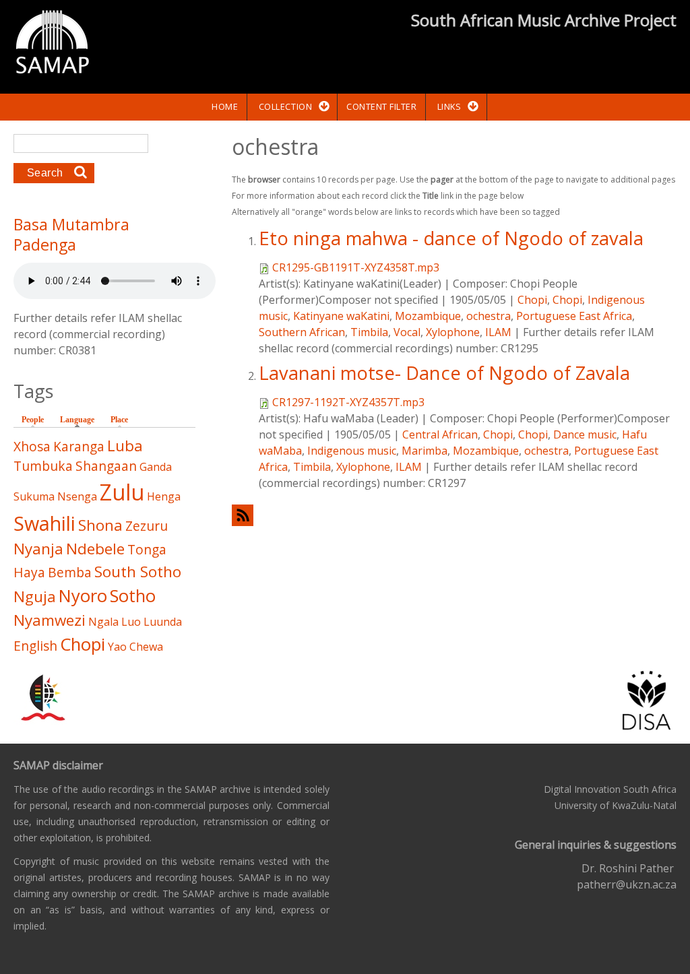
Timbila (369, 332)
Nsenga (77, 496)
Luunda (163, 621)
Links (449, 106)
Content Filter (381, 106)
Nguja (34, 596)
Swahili (44, 523)
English (35, 646)
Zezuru (146, 526)
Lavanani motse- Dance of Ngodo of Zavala (444, 372)
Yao (117, 646)
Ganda (155, 466)
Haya (29, 572)
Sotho (133, 596)
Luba (125, 445)
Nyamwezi (49, 620)
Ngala (103, 621)
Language (80, 419)
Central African (440, 434)
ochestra (488, 316)
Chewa (146, 646)
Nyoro (83, 596)
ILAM (498, 332)
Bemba (70, 572)
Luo (131, 621)
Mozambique (428, 316)
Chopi (532, 299)
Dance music (585, 434)
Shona (100, 525)
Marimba (424, 450)
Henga (164, 496)
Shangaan (106, 466)
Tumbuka (43, 466)
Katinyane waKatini (341, 316)
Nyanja (38, 548)
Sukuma (34, 496)
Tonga (146, 549)
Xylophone (453, 332)
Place (119, 419)
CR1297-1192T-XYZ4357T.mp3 (348, 402)
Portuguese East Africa (574, 316)
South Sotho (137, 571)
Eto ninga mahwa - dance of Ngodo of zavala (451, 238)
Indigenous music (351, 450)
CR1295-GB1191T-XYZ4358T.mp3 (355, 267)
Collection (285, 106)
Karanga (78, 446)
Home (225, 106)
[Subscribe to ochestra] (454, 515)
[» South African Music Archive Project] (52, 43)
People (33, 419)
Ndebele (95, 548)
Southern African (302, 332)
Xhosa (32, 446)
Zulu (122, 492)
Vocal (407, 332)
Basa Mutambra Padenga (71, 234)
